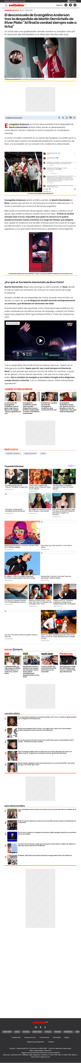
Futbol (43, 453)
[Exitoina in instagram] (65, 5)
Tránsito (51, 1042)
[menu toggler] (6, 5)
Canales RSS (16, 1037)
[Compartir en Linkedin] (71, 117)
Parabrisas (68, 1032)
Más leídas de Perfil (15, 806)
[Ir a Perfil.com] (72, 2)
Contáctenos (44, 1037)
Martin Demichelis (30, 453)
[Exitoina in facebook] (70, 5)
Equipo (67, 1037)
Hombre (57, 1032)
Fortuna (48, 1032)
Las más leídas (12, 713)
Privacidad (57, 1037)
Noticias (26, 1032)
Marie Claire (37, 1032)
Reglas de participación (35, 1042)
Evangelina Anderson (19, 124)
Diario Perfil (7, 1032)
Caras (17, 1032)
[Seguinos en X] (74, 5)
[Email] (74, 118)
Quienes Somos (30, 1037)
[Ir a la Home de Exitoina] (18, 5)
